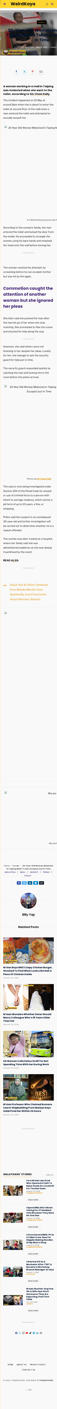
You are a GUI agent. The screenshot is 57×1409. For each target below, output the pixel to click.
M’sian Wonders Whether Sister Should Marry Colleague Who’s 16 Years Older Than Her (27, 1018)
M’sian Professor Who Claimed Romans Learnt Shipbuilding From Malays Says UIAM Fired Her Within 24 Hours (27, 1108)
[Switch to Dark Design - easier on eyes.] (47, 4)
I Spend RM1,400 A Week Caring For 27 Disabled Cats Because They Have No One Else (40, 1211)
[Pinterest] (33, 71)
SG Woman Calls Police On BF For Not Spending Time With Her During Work (26, 1062)
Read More (33, 1200)
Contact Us (28, 1370)
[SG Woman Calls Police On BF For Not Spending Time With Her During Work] (28, 1044)
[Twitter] (24, 71)
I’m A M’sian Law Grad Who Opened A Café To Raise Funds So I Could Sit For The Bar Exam (40, 1184)
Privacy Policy (38, 1364)
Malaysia (10, 872)
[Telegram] (35, 883)
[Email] (41, 71)
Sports (29, 1304)
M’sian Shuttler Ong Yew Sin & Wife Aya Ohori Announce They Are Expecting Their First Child (39, 1294)
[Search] (52, 4)
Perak (46, 872)
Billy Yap (29, 47)
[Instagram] (23, 1333)
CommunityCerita (34, 1193)
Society (41, 22)
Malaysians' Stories (17, 1174)
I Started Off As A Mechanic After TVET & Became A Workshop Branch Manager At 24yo (40, 1265)
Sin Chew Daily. (40, 94)
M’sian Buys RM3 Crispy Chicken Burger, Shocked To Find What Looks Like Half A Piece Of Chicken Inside (27, 971)
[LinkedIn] (30, 883)
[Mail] (41, 1333)
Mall (23, 872)
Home (6, 866)
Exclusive (30, 1274)
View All (49, 1175)
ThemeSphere (46, 1380)
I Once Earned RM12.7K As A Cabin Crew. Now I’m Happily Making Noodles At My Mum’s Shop (40, 1238)
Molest (34, 872)
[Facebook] (16, 71)
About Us (21, 1364)
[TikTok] (30, 1333)
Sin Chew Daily (44, 478)
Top (29, 1390)
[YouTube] (27, 1333)
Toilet (27, 876)
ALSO (14, 560)
